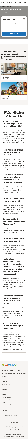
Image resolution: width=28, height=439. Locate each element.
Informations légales (9, 436)
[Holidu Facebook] (17, 422)
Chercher (14, 34)
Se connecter (18, 2)
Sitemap (19, 434)
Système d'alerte (20, 436)
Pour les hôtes (5, 413)
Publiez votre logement (7, 2)
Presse (3, 402)
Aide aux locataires (6, 397)
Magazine (4, 389)
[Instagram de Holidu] (10, 422)
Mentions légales (8, 432)
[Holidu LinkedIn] (14, 422)
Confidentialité (20, 432)
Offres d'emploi (6, 384)
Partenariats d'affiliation (8, 405)
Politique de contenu (11, 434)
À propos (4, 386)
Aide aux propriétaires (7, 400)
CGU (14, 432)
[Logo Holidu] (9, 365)
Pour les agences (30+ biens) (9, 415)
